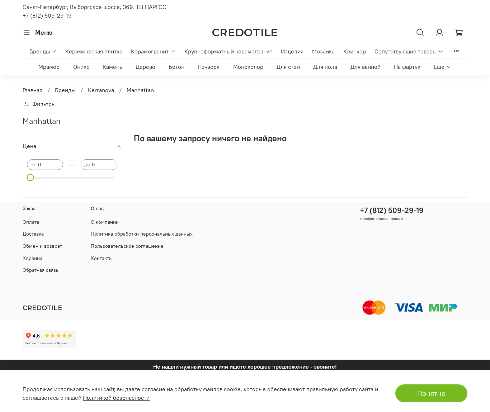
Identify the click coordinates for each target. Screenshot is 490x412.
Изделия (292, 51)
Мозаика (323, 51)
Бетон (176, 66)
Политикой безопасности (116, 397)
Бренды (39, 51)
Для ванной (365, 66)
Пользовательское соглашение (127, 246)
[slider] (30, 177)
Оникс (81, 66)
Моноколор (248, 66)
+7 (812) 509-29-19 (47, 15)
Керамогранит (150, 51)
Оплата (31, 222)
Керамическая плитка (93, 51)
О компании (105, 222)
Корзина (32, 258)
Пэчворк (209, 66)
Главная (32, 90)
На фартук (407, 66)
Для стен (288, 66)
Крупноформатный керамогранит (228, 51)
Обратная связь (40, 270)
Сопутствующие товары (405, 51)
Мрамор (49, 66)
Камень (112, 66)
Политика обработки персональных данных (142, 234)
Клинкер (354, 51)
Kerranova (101, 90)
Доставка (33, 234)
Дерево (145, 66)
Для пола (325, 66)
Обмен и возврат (42, 246)
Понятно (431, 393)
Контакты (102, 258)
